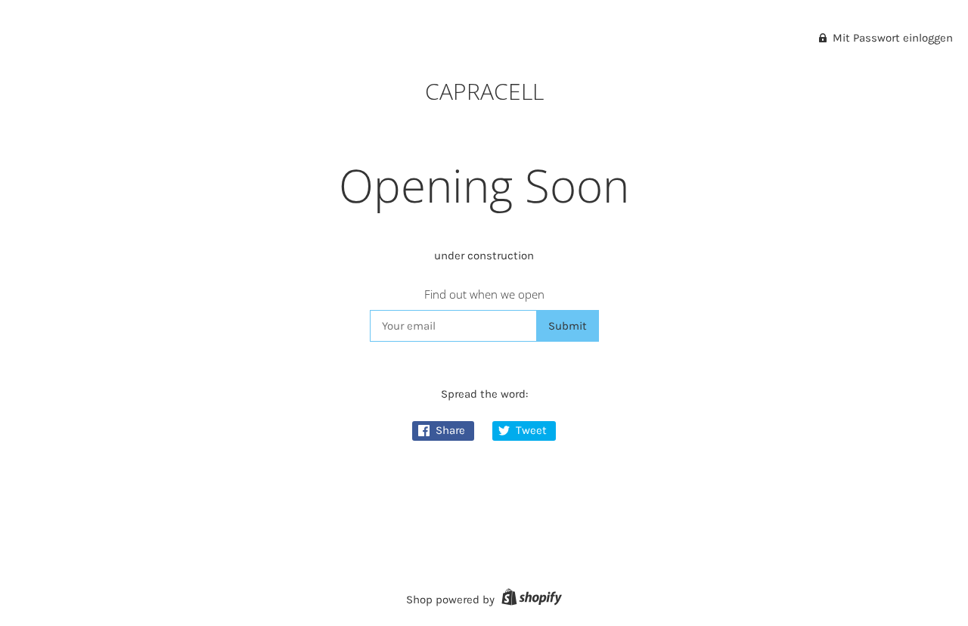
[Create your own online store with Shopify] (530, 599)
